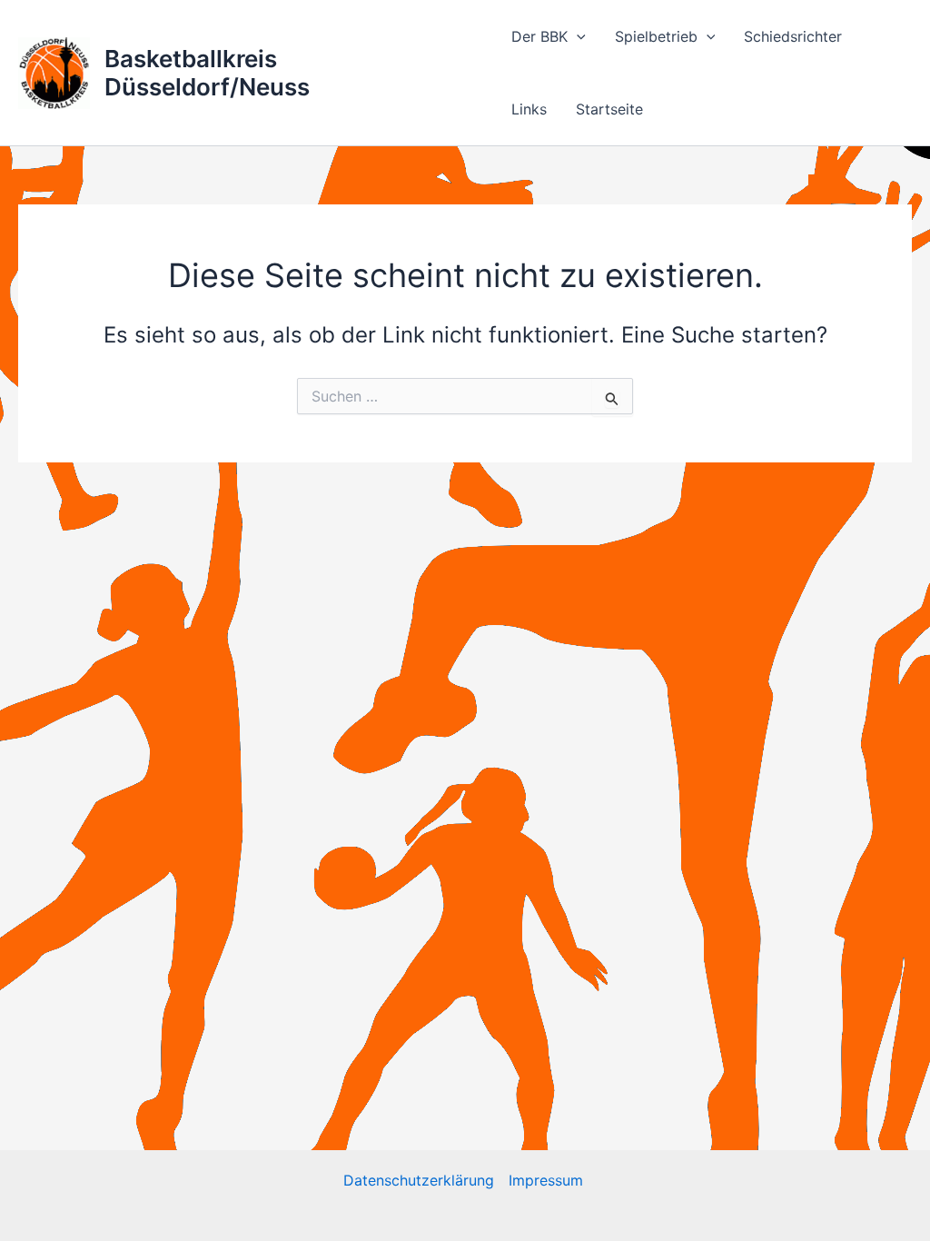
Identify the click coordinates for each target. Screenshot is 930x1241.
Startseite (609, 109)
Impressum (548, 1180)
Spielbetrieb (656, 36)
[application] (577, 36)
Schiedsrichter (793, 36)
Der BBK (539, 36)
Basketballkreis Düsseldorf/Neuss (207, 73)
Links (529, 109)
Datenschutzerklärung (418, 1180)
